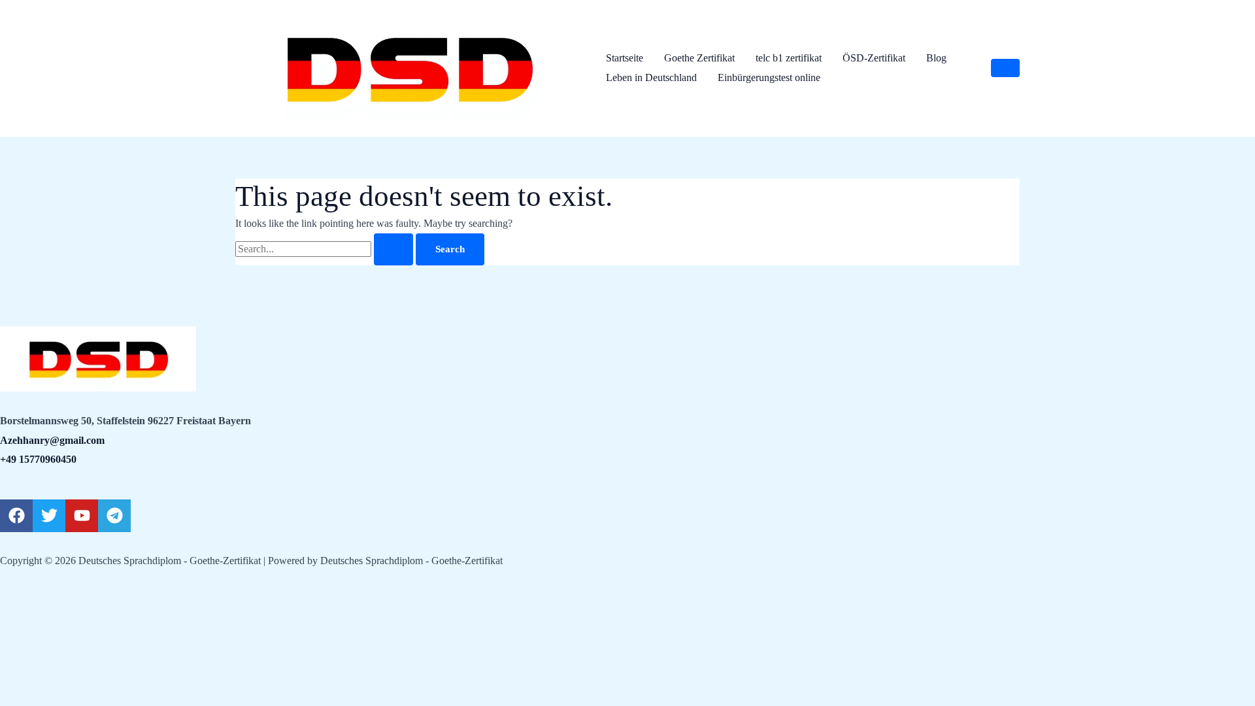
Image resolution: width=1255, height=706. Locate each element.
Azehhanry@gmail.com (52, 440)
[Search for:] (325, 248)
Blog (936, 57)
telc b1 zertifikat (789, 57)
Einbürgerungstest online (769, 77)
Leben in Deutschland (651, 77)
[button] (1005, 68)
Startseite (624, 57)
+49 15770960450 (38, 459)
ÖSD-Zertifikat (874, 57)
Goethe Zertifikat (699, 57)
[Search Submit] (393, 249)
